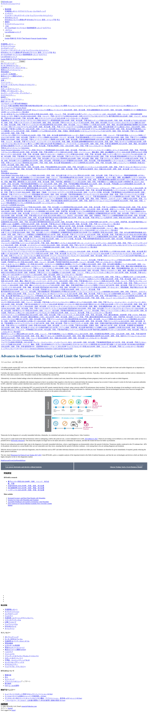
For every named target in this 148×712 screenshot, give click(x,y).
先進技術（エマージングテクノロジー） (19, 618)
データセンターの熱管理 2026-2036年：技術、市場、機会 (33, 298)
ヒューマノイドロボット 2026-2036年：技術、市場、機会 (57, 268)
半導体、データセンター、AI (11, 91)
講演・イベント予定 (49, 20)
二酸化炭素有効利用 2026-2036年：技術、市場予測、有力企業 (110, 317)
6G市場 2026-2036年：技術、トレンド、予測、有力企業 (54, 114)
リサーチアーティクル (21, 15)
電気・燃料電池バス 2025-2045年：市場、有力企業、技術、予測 (36, 182)
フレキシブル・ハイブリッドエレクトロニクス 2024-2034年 (88, 253)
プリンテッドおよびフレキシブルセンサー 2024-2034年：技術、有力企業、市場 (78, 256)
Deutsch (28, 38)
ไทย (23, 38)
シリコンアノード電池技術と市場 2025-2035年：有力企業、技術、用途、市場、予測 (73, 198)
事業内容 (8, 675)
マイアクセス (21, 28)
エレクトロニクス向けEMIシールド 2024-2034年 (73, 129)
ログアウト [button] (43, 54)
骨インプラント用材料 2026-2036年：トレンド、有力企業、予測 (56, 137)
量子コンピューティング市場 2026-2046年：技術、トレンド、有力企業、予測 (72, 289)
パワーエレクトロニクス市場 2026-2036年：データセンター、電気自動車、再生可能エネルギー (110, 287)
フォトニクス (5, 82)
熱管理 (3, 97)
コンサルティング (39, 11)
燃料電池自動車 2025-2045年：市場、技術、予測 (44, 188)
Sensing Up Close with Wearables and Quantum (23, 500)
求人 (58, 20)
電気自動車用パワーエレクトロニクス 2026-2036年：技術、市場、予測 (97, 194)
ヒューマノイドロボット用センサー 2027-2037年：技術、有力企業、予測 (115, 272)
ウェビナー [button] (5, 50)
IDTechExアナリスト (34, 20)
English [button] (3, 59)
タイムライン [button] (44, 50)
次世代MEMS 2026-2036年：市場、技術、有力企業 (57, 287)
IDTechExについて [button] (7, 52)
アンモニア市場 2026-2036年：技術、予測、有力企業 (40, 207)
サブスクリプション (25, 11)
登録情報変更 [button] (27, 54)
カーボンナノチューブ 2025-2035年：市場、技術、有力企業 (85, 122)
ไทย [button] (19, 59)
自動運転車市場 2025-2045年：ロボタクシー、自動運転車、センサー (87, 177)
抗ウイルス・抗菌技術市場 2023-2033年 (24, 228)
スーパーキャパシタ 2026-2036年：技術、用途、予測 (103, 167)
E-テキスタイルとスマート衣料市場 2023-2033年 (88, 344)
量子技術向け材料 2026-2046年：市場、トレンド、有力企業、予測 (32, 260)
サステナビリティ (7, 95)
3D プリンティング (7, 63)
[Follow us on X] (76, 534)
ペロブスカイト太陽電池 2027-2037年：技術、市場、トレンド (40, 220)
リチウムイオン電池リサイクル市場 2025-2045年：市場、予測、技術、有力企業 (30, 135)
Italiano (44, 38)
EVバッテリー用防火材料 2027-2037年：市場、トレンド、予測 (70, 186)
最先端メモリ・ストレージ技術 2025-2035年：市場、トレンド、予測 (107, 281)
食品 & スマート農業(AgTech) (11, 76)
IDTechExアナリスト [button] (30, 52)
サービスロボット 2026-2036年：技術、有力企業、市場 (40, 275)
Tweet (11, 460)
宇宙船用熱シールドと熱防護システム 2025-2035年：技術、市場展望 (76, 334)
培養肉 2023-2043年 (29, 226)
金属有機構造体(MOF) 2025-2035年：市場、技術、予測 (98, 141)
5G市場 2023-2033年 (26, 114)
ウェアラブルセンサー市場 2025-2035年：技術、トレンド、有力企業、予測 (62, 313)
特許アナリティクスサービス (109, 106)
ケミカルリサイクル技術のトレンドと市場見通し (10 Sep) (25, 696)
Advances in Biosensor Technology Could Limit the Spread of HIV (51, 348)
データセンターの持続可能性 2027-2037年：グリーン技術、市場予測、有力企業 (106, 222)
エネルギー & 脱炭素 (8, 74)
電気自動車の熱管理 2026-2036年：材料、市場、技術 (73, 201)
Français (33, 38)
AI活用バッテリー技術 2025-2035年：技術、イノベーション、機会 (72, 152)
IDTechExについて (11, 20)
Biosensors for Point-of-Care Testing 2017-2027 (26, 455)
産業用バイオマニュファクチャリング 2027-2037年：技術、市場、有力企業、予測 (104, 131)
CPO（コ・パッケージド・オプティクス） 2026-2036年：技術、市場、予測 (104, 243)
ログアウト (47, 28)
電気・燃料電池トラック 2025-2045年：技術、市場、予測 (80, 182)
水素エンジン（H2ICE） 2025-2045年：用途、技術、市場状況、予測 (81, 215)
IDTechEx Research (17, 440)
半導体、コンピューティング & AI (17, 660)
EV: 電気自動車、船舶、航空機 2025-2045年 (32, 186)
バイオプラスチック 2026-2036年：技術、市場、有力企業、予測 (41, 122)
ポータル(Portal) (10, 28)
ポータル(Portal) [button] (6, 54)
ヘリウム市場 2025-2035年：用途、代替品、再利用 (56, 131)
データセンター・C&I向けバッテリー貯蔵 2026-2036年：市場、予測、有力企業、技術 (75, 154)
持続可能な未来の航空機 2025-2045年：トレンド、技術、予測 (31, 201)
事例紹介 (24, 103)
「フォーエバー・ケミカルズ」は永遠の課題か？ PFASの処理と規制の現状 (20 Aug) (35, 700)
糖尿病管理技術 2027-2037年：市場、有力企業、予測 (57, 228)
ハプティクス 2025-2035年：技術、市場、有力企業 (26, 490)
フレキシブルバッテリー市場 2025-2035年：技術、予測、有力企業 (93, 156)
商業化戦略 (24, 106)
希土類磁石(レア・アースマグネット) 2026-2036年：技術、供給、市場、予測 (80, 144)
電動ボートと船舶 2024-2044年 (112, 182)
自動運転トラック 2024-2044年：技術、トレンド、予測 (43, 177)
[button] (8, 9)
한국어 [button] (15, 59)
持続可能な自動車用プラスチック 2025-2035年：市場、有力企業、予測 (118, 329)
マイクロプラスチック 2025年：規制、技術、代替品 (86, 323)
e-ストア (40, 28)
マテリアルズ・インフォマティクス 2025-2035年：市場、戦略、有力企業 (52, 141)
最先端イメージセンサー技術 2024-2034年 (73, 304)
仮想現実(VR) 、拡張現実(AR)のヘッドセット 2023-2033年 (45, 346)
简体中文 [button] (9, 59)
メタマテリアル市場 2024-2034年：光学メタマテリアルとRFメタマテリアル (81, 116)
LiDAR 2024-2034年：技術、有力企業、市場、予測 (59, 245)
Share (23, 460)
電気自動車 (5, 72)
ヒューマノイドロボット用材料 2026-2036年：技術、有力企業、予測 (57, 139)
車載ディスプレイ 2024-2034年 (65, 243)
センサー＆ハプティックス (14, 662)
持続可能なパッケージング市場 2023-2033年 (76, 329)
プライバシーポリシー (13, 681)
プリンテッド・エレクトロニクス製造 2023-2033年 (31, 256)
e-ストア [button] (36, 54)
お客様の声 (22, 20)
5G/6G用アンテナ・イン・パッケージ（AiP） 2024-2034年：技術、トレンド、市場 (104, 114)
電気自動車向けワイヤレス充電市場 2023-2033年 (23, 203)
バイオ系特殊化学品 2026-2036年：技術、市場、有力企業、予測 (82, 207)
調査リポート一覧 (7, 101)
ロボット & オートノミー (10, 89)
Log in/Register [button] (6, 57)
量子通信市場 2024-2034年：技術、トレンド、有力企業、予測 (78, 260)
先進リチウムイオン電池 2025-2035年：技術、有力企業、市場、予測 (88, 175)
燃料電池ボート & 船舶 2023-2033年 (13, 188)
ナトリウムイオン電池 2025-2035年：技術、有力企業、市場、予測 (25, 167)
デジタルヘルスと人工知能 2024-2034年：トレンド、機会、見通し (100, 228)
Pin (17, 460)
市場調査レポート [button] (7, 44)
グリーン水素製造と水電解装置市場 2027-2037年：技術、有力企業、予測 (107, 213)
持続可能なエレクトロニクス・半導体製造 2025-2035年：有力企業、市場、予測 (41, 296)
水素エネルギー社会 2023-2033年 (44, 215)
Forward (6, 460)
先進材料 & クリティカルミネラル (13, 68)
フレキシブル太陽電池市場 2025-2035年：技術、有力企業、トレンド (100, 211)
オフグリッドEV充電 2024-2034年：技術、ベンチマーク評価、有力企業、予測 (86, 192)
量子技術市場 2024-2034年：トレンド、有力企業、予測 (79, 262)
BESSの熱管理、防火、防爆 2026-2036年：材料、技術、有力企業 (106, 169)
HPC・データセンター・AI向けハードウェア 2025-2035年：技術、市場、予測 (109, 283)
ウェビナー (9, 15)
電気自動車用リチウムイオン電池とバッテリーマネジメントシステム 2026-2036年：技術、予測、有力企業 (64, 190)
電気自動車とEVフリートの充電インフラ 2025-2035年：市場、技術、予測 (74, 179)
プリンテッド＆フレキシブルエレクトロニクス (18, 84)
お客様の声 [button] (18, 52)
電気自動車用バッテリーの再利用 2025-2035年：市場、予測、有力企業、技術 (89, 163)
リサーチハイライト (22, 348)
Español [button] (35, 59)
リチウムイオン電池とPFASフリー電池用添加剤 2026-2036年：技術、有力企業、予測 (56, 120)
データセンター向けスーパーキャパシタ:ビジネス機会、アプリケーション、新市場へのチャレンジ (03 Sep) (43, 698)
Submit (22, 61)
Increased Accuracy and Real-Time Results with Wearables (26, 498)
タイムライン (48, 15)
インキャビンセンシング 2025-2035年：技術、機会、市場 (99, 268)
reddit (20, 460)
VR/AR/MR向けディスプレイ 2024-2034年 (43, 304)
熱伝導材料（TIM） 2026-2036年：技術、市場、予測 (69, 146)
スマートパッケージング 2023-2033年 (52, 118)
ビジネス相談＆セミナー (129, 106)
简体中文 (13, 38)
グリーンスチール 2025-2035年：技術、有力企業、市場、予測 (96, 234)
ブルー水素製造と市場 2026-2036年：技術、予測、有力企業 (109, 232)
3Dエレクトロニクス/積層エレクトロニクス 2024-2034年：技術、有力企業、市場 (61, 110)
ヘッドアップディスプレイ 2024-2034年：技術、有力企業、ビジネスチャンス (32, 306)
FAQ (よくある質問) (12, 685)
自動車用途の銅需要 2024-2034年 (135, 125)
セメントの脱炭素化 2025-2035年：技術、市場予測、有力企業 (53, 211)
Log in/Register (10, 32)
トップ (3, 348)
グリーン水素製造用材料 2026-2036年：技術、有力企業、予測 (113, 237)
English (7, 38)
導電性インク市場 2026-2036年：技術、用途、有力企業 (103, 125)
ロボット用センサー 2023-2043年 (23, 313)
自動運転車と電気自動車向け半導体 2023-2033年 (25, 198)
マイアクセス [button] (17, 54)
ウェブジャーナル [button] (32, 50)
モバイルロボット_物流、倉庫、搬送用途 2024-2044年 (123, 270)
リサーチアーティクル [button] (17, 50)
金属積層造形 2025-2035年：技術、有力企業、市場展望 (110, 110)
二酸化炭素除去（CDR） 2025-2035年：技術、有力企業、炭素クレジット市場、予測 (98, 209)
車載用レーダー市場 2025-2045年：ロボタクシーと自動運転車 (42, 264)
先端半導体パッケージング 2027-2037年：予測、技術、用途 (32, 243)
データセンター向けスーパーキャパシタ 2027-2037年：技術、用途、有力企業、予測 (69, 294)
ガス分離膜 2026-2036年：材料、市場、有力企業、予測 (61, 213)
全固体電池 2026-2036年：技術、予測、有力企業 (66, 167)
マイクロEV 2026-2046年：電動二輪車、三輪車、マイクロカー (35, 192)
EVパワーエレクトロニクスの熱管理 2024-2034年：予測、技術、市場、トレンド (83, 298)
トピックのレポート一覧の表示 (17, 112)
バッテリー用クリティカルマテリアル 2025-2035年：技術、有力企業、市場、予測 (30, 127)
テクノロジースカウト (76, 106)
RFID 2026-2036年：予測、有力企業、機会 (23, 118)
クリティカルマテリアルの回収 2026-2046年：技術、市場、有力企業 (85, 127)
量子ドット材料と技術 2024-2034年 (40, 144)
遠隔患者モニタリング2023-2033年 (82, 230)
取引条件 (8, 683)
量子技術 (4, 87)
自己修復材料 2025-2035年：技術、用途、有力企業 (127, 144)
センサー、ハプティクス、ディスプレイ (15, 93)
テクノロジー (10, 348)
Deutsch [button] (24, 59)
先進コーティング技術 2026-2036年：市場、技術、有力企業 (109, 120)
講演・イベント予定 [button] (45, 52)
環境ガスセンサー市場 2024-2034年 (100, 304)
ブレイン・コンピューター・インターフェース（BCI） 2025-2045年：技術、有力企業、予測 (66, 342)
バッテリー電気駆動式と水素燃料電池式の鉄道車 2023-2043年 (25, 179)
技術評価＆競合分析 (35, 106)
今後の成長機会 (13, 106)
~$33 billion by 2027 (91, 439)
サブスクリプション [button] (8, 46)
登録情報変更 (31, 28)
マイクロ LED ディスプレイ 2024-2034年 (52, 308)
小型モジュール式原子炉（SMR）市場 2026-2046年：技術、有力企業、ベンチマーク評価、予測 (44, 325)
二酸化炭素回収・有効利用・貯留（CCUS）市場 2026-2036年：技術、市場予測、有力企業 (35, 209)
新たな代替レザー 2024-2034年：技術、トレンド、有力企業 (34, 129)
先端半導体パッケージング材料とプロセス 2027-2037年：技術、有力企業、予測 (103, 285)
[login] (13, 710)
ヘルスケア (5, 78)
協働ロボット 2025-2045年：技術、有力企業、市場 (77, 266)
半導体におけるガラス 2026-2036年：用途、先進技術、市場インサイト (55, 283)
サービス (4, 106)
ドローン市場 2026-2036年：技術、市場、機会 (112, 266)
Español (39, 38)
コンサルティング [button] (7, 48)
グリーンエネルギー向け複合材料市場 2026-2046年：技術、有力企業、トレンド (54, 125)
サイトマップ (9, 679)
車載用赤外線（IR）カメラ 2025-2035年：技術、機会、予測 (123, 306)
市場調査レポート (11, 11)
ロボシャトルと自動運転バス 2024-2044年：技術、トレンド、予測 (73, 196)
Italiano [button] (40, 59)
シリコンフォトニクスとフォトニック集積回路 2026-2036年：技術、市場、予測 (45, 247)
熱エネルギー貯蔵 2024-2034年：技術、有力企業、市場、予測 (60, 169)
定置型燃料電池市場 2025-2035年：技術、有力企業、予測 (57, 222)
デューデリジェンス (91, 106)
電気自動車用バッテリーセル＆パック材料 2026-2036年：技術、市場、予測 (106, 137)
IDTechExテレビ (10, 626)
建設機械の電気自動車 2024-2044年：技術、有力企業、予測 (93, 184)
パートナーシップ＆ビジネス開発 (55, 106)
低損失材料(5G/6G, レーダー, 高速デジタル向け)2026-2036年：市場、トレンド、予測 (89, 135)
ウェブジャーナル (36, 15)
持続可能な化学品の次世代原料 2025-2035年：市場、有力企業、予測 (69, 217)
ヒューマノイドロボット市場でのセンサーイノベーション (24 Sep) (29, 694)
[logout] (10, 708)
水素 (2, 80)
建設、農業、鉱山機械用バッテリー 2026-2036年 (113, 152)
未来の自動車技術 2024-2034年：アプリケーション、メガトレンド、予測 (88, 188)
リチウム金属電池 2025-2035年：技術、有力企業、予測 (36, 160)
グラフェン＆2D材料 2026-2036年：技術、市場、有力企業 (111, 129)
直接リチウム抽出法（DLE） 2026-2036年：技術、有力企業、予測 (44, 156)
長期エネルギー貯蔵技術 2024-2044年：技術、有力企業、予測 (78, 160)
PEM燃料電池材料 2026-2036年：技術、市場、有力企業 (102, 139)
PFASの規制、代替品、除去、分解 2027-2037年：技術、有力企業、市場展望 (64, 226)
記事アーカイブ (10, 622)
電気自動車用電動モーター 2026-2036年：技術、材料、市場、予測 (48, 184)
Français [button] (29, 59)
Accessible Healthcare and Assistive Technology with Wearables (28, 502)
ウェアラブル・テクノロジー (11, 99)
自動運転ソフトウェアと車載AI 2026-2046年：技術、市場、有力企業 (89, 264)
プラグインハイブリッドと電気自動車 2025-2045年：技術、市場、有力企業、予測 (42, 194)
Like (14, 460)
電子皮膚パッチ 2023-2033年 (13, 230)
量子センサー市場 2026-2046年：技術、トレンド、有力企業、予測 (35, 262)
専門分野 (17, 103)
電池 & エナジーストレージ (11, 70)
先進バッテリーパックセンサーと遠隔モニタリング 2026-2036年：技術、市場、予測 (112, 150)
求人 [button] (54, 52)
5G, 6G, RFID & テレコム (10, 65)
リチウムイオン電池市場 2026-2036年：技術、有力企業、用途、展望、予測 (76, 158)
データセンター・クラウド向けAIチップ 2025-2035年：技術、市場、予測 (92, 277)
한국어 (19, 38)
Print (2, 460)
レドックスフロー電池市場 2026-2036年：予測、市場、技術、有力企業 (35, 163)
